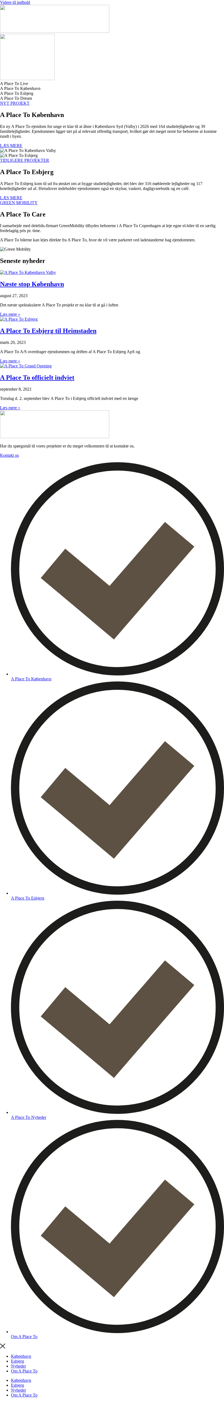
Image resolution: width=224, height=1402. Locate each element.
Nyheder (18, 1366)
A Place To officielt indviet (37, 377)
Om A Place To (24, 1371)
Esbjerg (17, 1361)
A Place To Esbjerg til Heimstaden (48, 330)
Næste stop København (32, 284)
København (21, 1356)
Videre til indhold (15, 2)
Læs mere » (10, 314)
